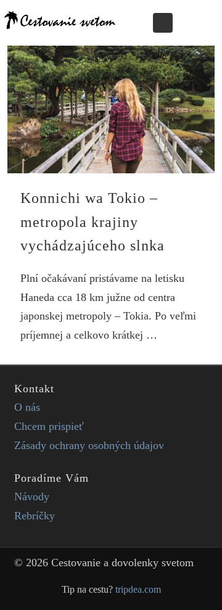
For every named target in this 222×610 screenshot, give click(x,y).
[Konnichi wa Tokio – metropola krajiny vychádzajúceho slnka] (111, 109)
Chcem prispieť (49, 426)
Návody (31, 496)
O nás (27, 407)
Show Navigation (195, 22)
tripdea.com (138, 589)
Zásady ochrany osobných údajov (89, 445)
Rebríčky (34, 515)
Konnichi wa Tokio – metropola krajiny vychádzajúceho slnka (92, 222)
